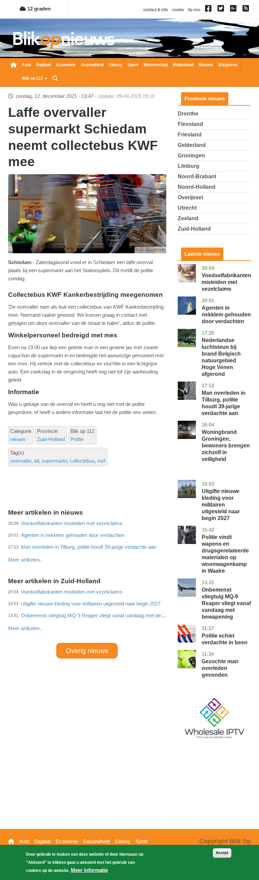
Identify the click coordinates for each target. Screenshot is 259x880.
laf (36, 461)
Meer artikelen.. (25, 628)
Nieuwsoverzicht (13, 65)
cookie (178, 9)
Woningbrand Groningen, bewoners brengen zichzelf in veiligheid (226, 445)
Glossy (115, 64)
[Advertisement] (131, 545)
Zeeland (188, 218)
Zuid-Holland (51, 439)
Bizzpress (228, 64)
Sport (133, 64)
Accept (222, 853)
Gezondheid (92, 64)
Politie (77, 439)
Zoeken (55, 79)
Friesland (190, 134)
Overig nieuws (87, 650)
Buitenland (183, 64)
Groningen (191, 155)
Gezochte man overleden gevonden (220, 668)
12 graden (38, 8)
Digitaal (43, 64)
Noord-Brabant (197, 176)
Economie (66, 64)
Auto (26, 64)
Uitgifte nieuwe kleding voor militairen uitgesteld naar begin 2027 (221, 504)
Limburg (188, 166)
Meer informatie (89, 870)
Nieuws (206, 64)
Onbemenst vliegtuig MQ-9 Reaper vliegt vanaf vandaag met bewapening (101, 615)
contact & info (155, 9)
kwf (101, 461)
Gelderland (192, 145)
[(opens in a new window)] (209, 9)
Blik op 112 (33, 78)
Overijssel (190, 197)
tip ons (194, 9)
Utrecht (187, 208)
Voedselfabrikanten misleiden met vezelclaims (226, 282)
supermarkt (54, 461)
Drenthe (188, 114)
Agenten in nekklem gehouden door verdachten (226, 314)
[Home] (63, 40)
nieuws (18, 439)
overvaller (20, 461)
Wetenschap (156, 64)
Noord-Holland (196, 187)
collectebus (82, 461)
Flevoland (190, 124)
